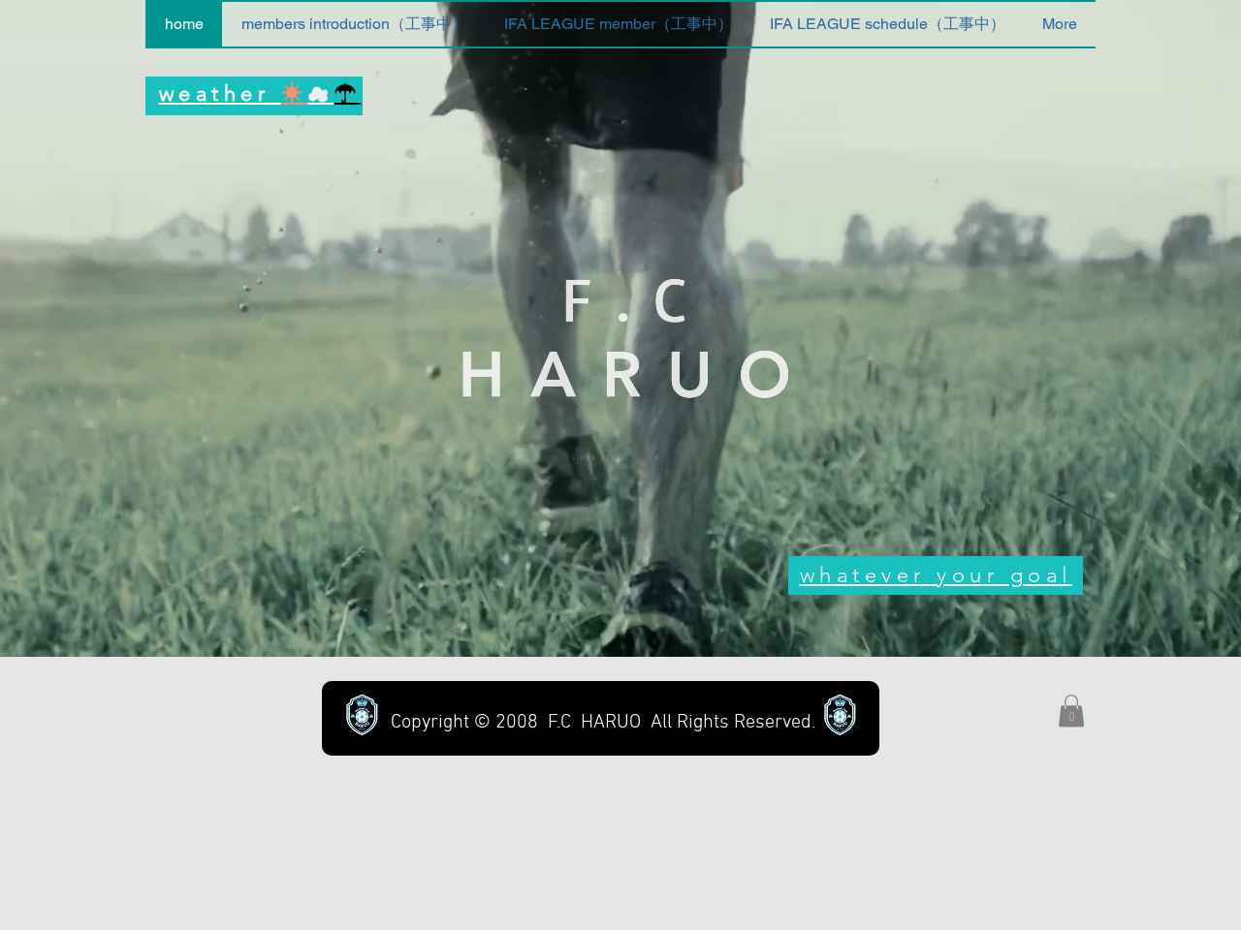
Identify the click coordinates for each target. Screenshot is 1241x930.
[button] (1071, 711)
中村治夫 (949, 484)
